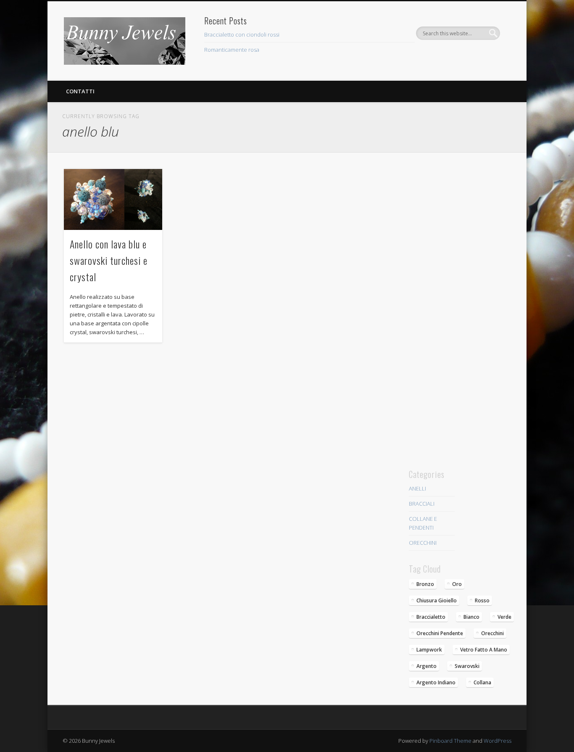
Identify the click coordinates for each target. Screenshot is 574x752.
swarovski (467, 666)
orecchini (492, 633)
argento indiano (436, 682)
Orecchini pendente (439, 633)
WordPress (497, 740)
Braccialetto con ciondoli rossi (241, 34)
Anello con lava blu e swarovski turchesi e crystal (108, 260)
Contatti (80, 91)
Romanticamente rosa (231, 49)
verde (504, 616)
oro (457, 584)
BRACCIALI (421, 503)
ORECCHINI (423, 542)
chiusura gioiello (436, 600)
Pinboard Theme (450, 740)
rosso (482, 600)
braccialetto (430, 616)
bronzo (425, 584)
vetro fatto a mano (483, 649)
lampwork (429, 649)
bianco (471, 616)
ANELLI (417, 488)
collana (482, 682)
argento (426, 666)
